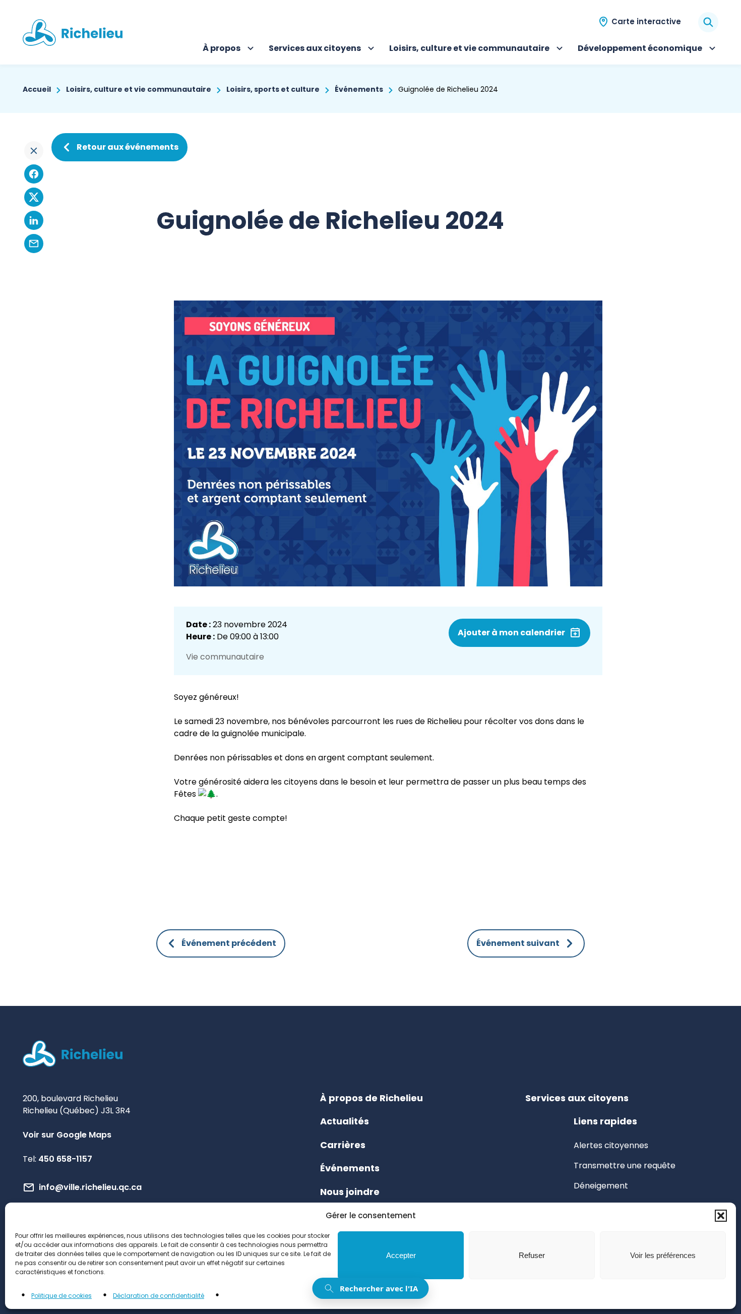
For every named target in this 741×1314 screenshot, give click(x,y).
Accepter (401, 1255)
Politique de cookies (61, 1295)
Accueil (37, 89)
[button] (721, 1216)
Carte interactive (646, 21)
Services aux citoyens (315, 49)
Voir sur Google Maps (67, 1135)
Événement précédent (228, 943)
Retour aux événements (127, 147)
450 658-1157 (65, 1159)
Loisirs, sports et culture (273, 89)
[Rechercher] (708, 22)
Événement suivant (518, 943)
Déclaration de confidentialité (158, 1295)
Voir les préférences (663, 1255)
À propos (230, 49)
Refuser (532, 1255)
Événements (359, 89)
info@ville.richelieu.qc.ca (90, 1187)
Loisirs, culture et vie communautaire (469, 49)
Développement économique (640, 49)
